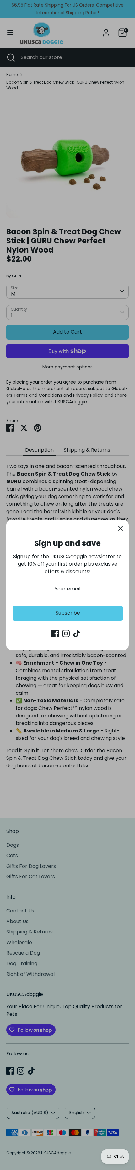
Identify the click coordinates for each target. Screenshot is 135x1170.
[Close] (120, 528)
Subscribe (68, 613)
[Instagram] (66, 633)
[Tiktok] (76, 633)
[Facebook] (55, 633)
